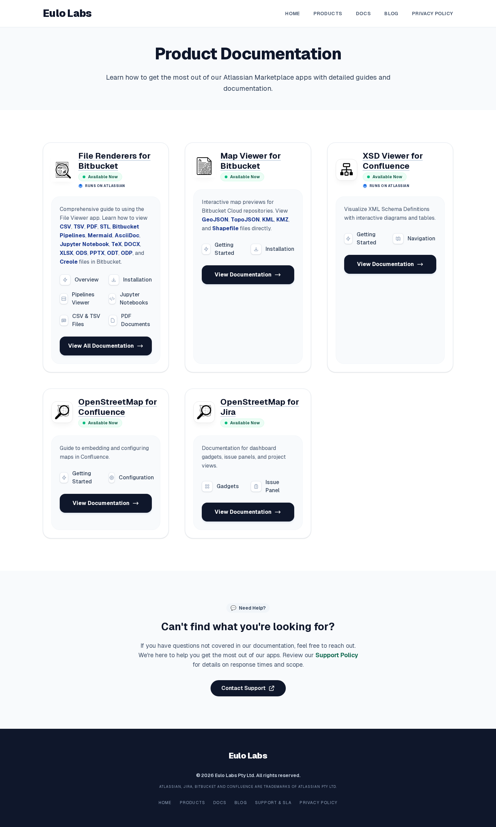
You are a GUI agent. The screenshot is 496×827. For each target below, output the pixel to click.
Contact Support (243, 688)
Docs (363, 13)
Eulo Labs (67, 13)
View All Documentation (101, 345)
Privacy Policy (432, 13)
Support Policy (336, 655)
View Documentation (243, 274)
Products (327, 13)
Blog (391, 13)
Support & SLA (273, 802)
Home (292, 13)
